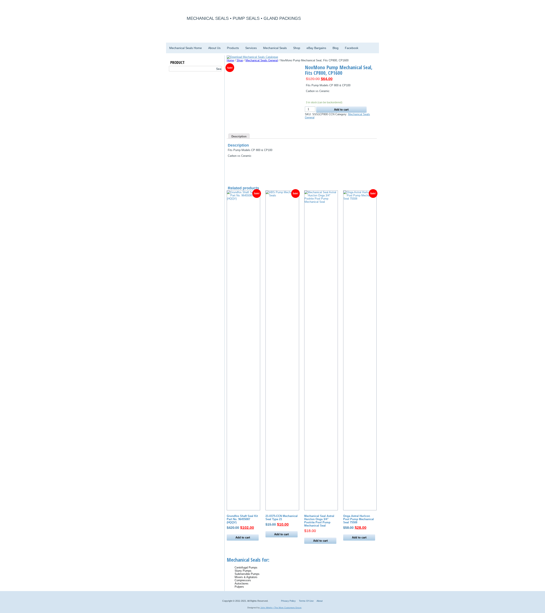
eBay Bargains (316, 48)
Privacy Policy (288, 601)
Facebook (351, 48)
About (320, 601)
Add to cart (341, 109)
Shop (296, 48)
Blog (335, 48)
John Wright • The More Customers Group (280, 607)
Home (230, 60)
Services (251, 48)
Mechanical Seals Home (185, 48)
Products (233, 48)
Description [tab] (239, 136)
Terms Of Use (306, 601)
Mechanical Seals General (261, 60)
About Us (214, 48)
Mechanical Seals (275, 48)
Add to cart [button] (242, 537)
